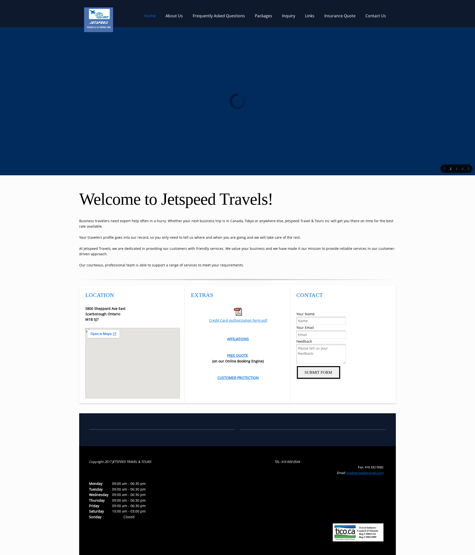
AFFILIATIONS (238, 339)
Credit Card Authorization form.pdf (238, 320)
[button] (445, 169)
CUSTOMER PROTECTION (238, 377)
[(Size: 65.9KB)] (238, 314)
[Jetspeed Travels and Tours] (98, 13)
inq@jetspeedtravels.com (364, 473)
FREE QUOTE (237, 355)
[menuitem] (150, 17)
